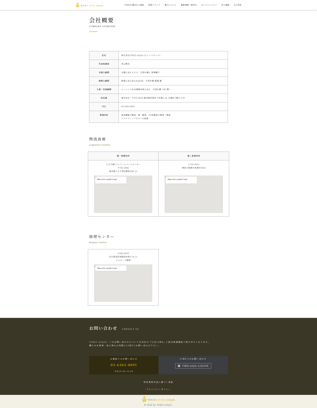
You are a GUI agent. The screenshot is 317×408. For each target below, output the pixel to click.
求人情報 (225, 4)
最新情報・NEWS (189, 4)
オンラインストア (209, 4)
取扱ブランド (154, 4)
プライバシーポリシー (158, 389)
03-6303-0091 (124, 364)
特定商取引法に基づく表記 (158, 382)
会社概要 (237, 4)
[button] (193, 366)
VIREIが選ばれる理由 (134, 4)
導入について (170, 4)
